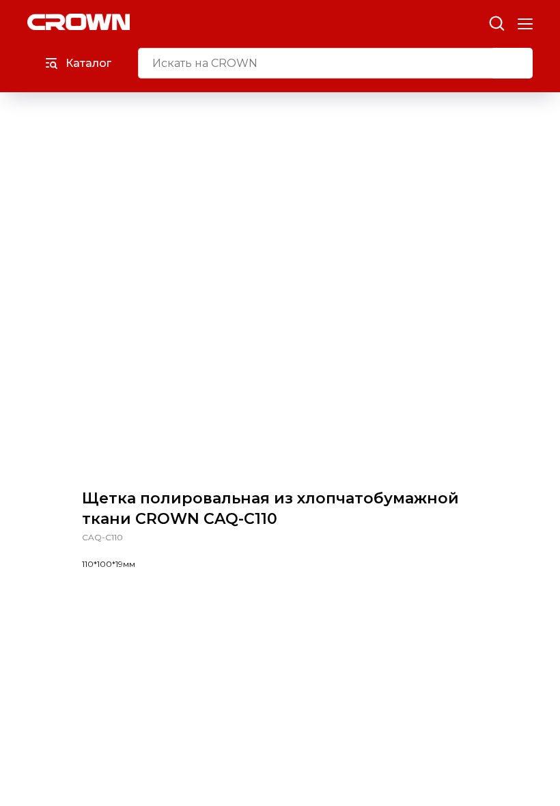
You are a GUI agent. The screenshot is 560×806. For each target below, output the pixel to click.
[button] (496, 22)
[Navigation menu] (525, 23)
